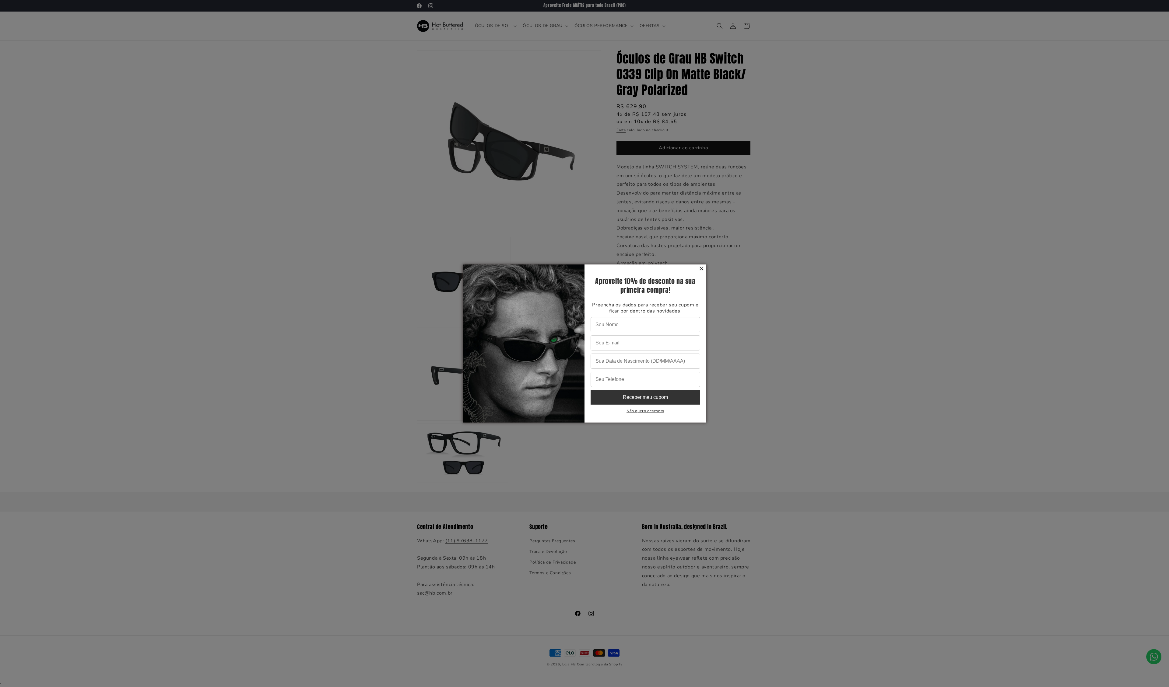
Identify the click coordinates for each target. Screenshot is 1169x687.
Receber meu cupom (645, 397)
